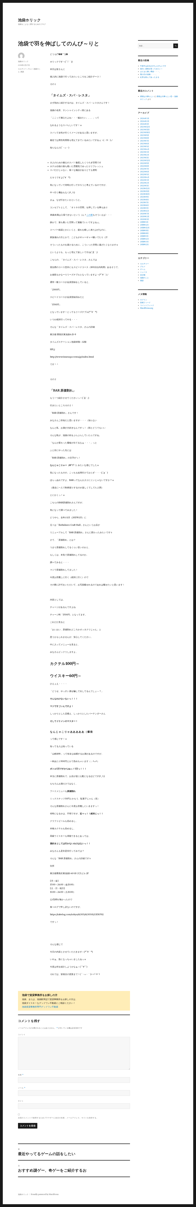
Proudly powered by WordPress (45, 1194)
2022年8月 (144, 166)
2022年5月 (144, 174)
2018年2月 (144, 244)
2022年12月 (145, 160)
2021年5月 (144, 208)
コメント (21, 1034)
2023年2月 (144, 155)
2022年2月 (144, 183)
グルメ (30, 69)
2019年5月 (144, 222)
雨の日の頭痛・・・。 (148, 74)
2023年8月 (144, 138)
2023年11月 (145, 129)
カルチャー (22, 69)
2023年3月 (144, 152)
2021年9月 (144, 197)
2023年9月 (144, 135)
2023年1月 (144, 158)
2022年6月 (144, 172)
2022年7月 (144, 169)
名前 (20, 1075)
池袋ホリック (29, 20)
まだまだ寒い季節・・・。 (150, 71)
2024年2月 (144, 121)
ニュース (143, 272)
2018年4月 (144, 239)
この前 (89, 214)
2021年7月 (144, 202)
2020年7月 (144, 214)
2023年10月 (145, 132)
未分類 (142, 275)
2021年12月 (145, 188)
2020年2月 (144, 216)
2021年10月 (145, 194)
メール (21, 1088)
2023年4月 (144, 149)
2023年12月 (145, 127)
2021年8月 (144, 200)
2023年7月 (144, 141)
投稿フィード (145, 302)
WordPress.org (146, 308)
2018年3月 (144, 242)
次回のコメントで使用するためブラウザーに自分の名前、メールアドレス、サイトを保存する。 (58, 1118)
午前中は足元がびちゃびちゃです (153, 66)
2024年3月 (144, 118)
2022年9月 (144, 163)
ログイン (143, 300)
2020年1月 (144, 219)
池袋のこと (144, 278)
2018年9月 (144, 230)
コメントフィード (147, 305)
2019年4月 (144, 225)
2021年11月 (144, 191)
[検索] (175, 45)
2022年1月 (144, 186)
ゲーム (142, 269)
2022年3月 (144, 180)
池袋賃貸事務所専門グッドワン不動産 (40, 1006)
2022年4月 (144, 177)
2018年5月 (144, 236)
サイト (21, 1101)
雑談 (22, 72)
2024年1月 (144, 124)
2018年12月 (144, 228)
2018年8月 (144, 233)
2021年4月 (144, 211)
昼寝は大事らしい (147, 96)
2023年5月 (144, 146)
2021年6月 (144, 205)
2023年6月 (144, 144)
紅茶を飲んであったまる (149, 77)
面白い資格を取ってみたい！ (151, 69)
